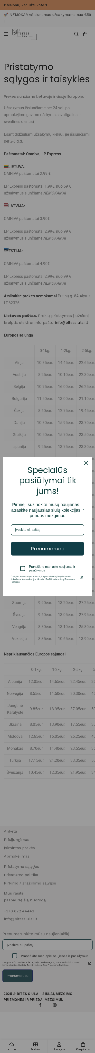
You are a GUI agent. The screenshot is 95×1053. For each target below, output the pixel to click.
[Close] (86, 463)
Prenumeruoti (47, 548)
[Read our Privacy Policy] (81, 578)
